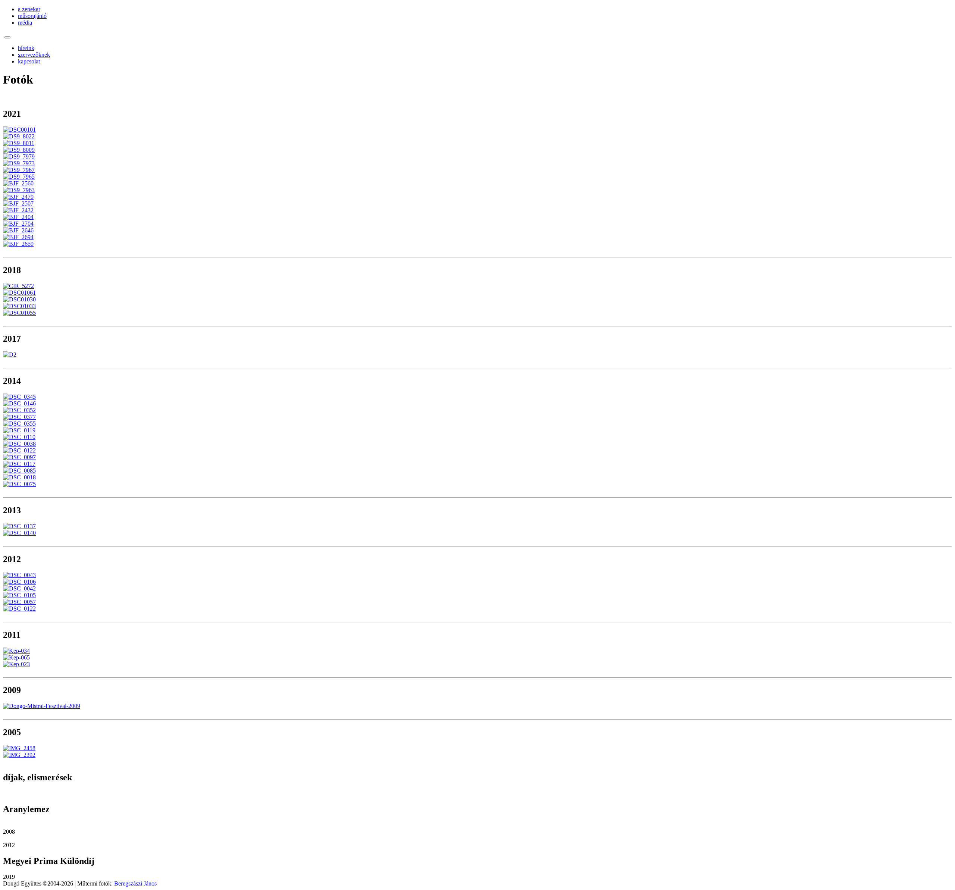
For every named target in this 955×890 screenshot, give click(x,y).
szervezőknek (34, 54)
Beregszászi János (135, 883)
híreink (26, 48)
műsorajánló (32, 16)
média (25, 22)
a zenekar (29, 9)
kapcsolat (29, 61)
